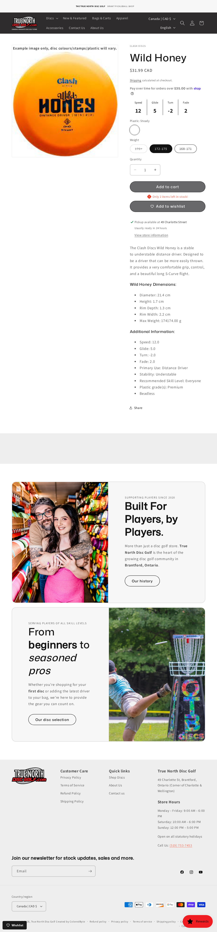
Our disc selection (52, 719)
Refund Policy (70, 793)
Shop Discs (117, 777)
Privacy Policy (70, 777)
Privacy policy (119, 921)
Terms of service (142, 921)
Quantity (136, 159)
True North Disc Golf (43, 921)
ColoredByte (77, 921)
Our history (142, 581)
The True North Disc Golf (90, 6)
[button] (51, 18)
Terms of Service (72, 785)
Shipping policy (166, 921)
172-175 (161, 148)
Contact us (117, 793)
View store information (151, 235)
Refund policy (98, 921)
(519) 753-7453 (181, 845)
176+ (141, 149)
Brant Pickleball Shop (120, 6)
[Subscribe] (90, 871)
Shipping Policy (72, 801)
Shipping (135, 80)
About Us (115, 785)
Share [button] (138, 408)
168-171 (185, 148)
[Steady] (134, 130)
